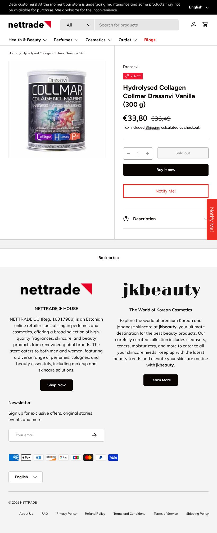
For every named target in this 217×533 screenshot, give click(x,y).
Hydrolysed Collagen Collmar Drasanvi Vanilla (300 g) (54, 53)
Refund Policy (95, 514)
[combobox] (119, 24)
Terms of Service (166, 514)
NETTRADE (28, 502)
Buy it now (165, 169)
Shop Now (56, 385)
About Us (26, 514)
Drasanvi (130, 66)
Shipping (153, 127)
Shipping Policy (197, 514)
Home (12, 53)
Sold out (182, 153)
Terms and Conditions (129, 514)
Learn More (161, 380)
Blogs (150, 40)
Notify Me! (166, 191)
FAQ (45, 514)
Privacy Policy (66, 514)
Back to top (108, 257)
